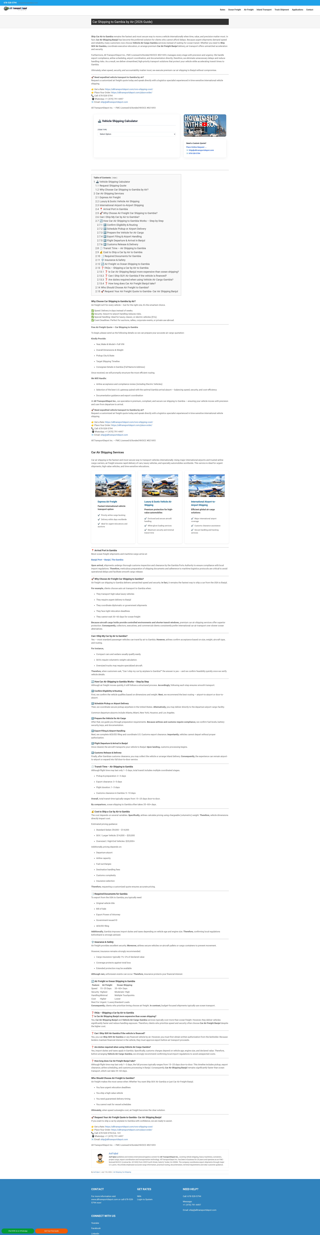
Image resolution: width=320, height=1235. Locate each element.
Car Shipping (126, 1172)
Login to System (144, 1199)
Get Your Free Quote (51, 1231)
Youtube (95, 1223)
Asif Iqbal (96, 1172)
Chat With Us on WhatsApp (17, 1231)
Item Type (102, 129)
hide (114, 178)
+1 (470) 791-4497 (192, 1205)
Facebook (96, 1228)
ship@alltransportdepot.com (202, 1210)
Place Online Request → (196, 147)
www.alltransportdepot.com (104, 1199)
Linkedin (95, 1233)
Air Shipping (117, 1172)
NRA (139, 1196)
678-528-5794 (10, 2)
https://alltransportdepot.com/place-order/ (131, 92)
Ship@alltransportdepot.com (28, 3)
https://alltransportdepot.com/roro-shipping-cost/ (129, 89)
